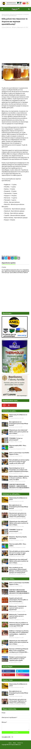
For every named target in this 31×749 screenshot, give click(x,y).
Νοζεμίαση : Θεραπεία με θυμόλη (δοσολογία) (18, 537)
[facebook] (8, 671)
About (14, 742)
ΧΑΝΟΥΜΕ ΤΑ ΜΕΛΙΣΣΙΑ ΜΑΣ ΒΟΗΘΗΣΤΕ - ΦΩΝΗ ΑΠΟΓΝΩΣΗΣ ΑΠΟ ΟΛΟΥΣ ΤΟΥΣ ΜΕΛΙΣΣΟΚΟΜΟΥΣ (19, 486)
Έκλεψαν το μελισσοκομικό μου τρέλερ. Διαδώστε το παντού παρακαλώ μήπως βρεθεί (17, 658)
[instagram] (22, 674)
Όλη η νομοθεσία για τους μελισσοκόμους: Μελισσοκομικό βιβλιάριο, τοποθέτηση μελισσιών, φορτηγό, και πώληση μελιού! (18, 570)
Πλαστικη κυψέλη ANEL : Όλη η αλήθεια (17, 446)
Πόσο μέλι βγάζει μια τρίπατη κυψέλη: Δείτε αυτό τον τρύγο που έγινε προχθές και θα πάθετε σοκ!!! (19, 461)
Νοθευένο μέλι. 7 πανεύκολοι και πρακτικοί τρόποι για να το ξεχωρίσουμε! (17, 608)
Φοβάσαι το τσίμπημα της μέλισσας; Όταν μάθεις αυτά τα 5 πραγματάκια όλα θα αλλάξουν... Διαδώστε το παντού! (19, 633)
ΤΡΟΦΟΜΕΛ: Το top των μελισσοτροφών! (15, 439)
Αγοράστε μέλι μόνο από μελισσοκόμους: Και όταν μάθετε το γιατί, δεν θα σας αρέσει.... (18, 599)
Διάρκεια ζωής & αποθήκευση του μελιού (18, 415)
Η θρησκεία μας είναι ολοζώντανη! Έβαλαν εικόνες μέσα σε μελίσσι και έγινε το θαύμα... (18, 431)
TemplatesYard (15, 746)
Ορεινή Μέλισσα (7, 27)
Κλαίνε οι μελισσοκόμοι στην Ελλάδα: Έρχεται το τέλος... (19, 453)
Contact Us (20, 742)
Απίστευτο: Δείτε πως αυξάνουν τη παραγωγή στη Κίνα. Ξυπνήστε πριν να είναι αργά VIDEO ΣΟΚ (19, 624)
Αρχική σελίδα (5, 14)
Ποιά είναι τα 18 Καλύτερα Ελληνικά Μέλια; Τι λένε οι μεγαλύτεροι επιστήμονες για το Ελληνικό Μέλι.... (19, 650)
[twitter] (22, 671)
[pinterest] (8, 674)
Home (10, 742)
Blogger (27, 746)
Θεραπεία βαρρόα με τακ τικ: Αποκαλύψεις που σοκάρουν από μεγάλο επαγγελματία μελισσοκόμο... (19, 469)
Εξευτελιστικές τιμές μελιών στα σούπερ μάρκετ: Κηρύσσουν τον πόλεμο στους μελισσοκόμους (17, 515)
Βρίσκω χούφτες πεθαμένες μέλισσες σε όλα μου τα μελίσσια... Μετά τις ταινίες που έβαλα (19, 478)
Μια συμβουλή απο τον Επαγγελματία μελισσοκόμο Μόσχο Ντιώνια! (18, 423)
